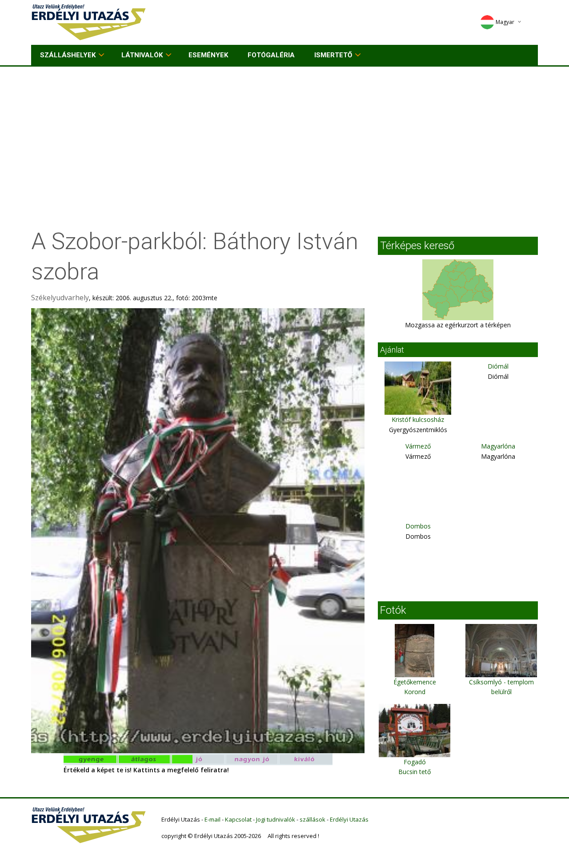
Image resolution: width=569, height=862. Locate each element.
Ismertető (333, 55)
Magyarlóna (498, 446)
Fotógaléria (271, 55)
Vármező (418, 446)
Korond (414, 691)
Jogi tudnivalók (275, 819)
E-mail (212, 819)
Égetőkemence (414, 682)
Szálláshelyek (68, 55)
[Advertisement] (284, 133)
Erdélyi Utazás (349, 819)
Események (208, 55)
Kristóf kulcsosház (418, 419)
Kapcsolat (238, 819)
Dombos (418, 526)
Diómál (498, 366)
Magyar (505, 22)
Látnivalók (142, 55)
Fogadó (415, 762)
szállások (312, 819)
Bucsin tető (414, 771)
